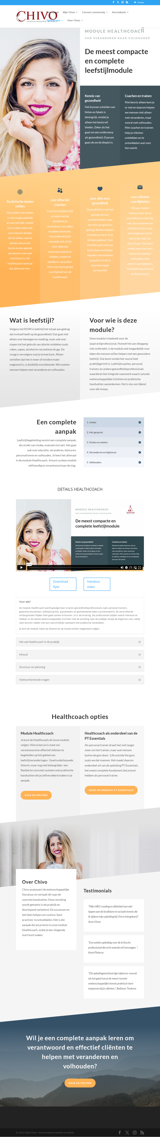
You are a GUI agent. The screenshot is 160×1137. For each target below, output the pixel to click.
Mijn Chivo (69, 12)
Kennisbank (119, 12)
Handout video (93, 584)
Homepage (53, 12)
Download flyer (60, 584)
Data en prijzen (36, 795)
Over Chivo (74, 20)
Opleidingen (53, 20)
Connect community (93, 12)
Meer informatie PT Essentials (111, 790)
